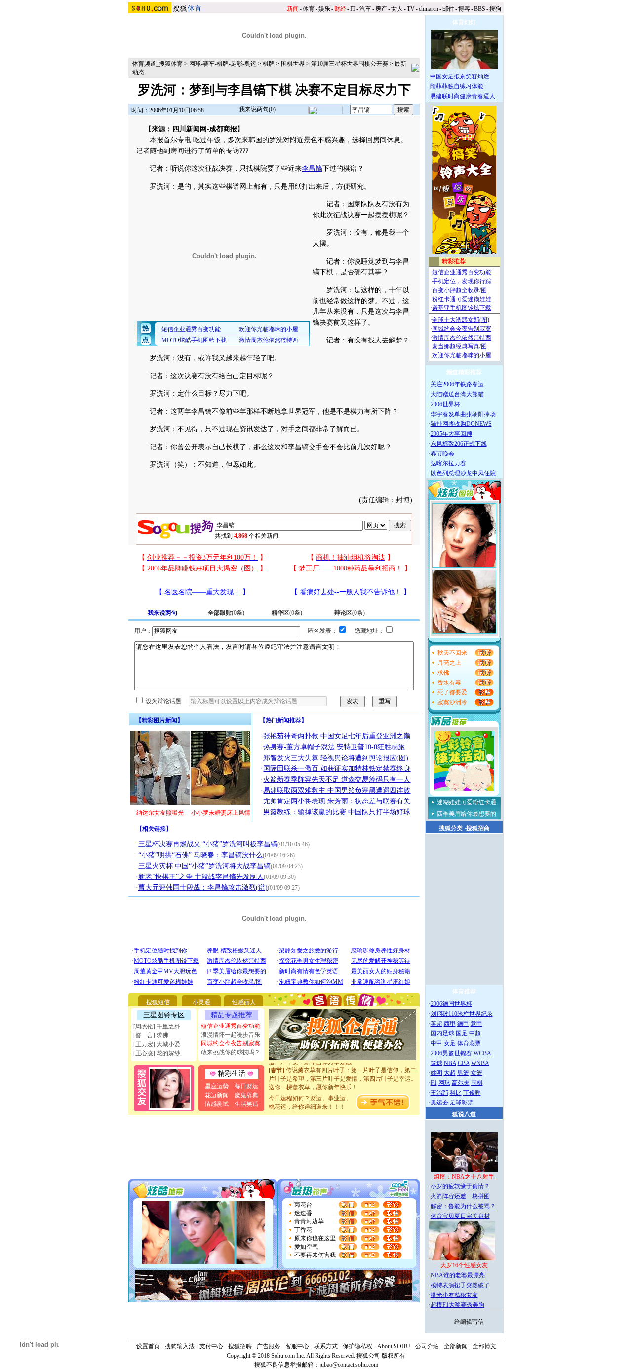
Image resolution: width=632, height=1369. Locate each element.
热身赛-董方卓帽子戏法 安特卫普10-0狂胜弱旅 (334, 747)
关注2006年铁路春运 (457, 384)
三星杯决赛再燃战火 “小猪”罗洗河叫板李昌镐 (207, 844)
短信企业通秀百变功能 (230, 1026)
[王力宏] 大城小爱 (156, 1044)
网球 (444, 1082)
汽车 (365, 8)
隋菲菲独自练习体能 (456, 86)
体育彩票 (469, 1043)
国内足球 (442, 1033)
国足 (462, 1033)
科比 (456, 1092)
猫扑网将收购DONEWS (461, 423)
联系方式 (326, 1346)
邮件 (448, 8)
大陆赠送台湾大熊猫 (457, 394)
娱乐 (324, 8)
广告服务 (268, 1346)
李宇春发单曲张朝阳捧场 (463, 414)
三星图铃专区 (164, 1015)
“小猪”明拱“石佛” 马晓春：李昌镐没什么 (200, 855)
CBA (464, 1063)
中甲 (436, 1043)
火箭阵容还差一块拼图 (460, 1196)
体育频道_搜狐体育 (157, 63)
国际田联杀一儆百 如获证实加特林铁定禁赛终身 (336, 768)
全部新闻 (456, 1346)
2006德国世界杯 (451, 1003)
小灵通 (201, 1002)
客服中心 (297, 1346)
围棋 (477, 1082)
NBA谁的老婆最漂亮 (458, 1275)
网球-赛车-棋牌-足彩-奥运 (222, 63)
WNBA (480, 1063)
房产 (381, 8)
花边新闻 (217, 1095)
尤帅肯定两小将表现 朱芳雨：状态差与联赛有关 (336, 801)
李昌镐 (312, 168)
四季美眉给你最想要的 (466, 813)
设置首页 (148, 1346)
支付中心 (211, 1346)
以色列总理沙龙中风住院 (463, 473)
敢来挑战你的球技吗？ (230, 1052)
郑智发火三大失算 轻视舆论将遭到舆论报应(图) (335, 757)
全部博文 (484, 1346)
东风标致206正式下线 (459, 443)
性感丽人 (244, 1002)
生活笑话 (246, 1104)
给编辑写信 (469, 1321)
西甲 (450, 1023)
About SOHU (393, 1346)
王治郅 (439, 1092)
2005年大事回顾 (451, 433)
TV (411, 8)
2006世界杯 (445, 404)
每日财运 (246, 1086)
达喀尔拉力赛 (448, 463)
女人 (397, 8)
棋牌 (269, 63)
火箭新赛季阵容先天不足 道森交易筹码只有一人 (336, 779)
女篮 (476, 1072)
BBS (479, 8)
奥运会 (439, 1102)
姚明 (436, 1072)
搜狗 (495, 8)
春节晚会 (442, 453)
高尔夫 (461, 1082)
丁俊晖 (472, 1092)
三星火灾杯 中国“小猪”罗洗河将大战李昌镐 (204, 866)
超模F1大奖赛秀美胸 (457, 1304)
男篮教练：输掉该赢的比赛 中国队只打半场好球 (336, 812)
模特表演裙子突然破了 (460, 1285)
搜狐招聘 (240, 1346)
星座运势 (217, 1086)
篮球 (436, 1063)
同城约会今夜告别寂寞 (230, 1043)
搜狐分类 (451, 828)
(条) (226, 612)
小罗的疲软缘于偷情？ (460, 1186)
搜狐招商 (478, 828)
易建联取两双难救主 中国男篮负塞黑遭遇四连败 (336, 790)
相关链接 (154, 828)
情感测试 (217, 1104)
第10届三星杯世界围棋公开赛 (349, 63)
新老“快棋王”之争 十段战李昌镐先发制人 (201, 876)
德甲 (463, 1023)
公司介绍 (427, 1346)
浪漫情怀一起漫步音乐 (230, 1034)
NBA (450, 1063)
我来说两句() (257, 109)
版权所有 (393, 1355)
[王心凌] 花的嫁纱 (156, 1053)
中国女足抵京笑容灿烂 (459, 76)
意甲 (476, 1023)
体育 (309, 8)
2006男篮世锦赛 (451, 1053)
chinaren (428, 8)
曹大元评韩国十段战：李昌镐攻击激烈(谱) (203, 887)
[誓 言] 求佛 (150, 1035)
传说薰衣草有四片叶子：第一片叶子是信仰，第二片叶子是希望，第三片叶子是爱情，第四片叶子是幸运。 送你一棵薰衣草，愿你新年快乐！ (343, 1072)
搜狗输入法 (180, 1346)
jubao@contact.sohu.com (348, 1364)
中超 (475, 1033)
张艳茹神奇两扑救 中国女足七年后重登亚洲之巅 (336, 736)
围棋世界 (293, 63)
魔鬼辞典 (246, 1095)
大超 (450, 1072)
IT (353, 8)
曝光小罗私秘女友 (454, 1295)
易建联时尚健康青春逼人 (462, 96)
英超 (436, 1023)
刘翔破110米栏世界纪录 (462, 1013)
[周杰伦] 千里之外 (156, 1026)
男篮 (463, 1072)
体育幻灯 (464, 22)
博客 (464, 8)
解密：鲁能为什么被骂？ (463, 1206)
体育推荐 (464, 991)
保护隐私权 (357, 1346)
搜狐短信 (158, 1002)
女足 (450, 1043)
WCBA (482, 1053)
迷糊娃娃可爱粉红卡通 (466, 802)
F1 (434, 1082)
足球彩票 (462, 1102)
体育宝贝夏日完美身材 (460, 1216)
